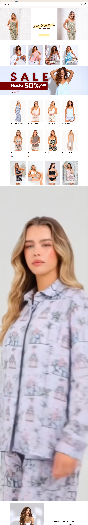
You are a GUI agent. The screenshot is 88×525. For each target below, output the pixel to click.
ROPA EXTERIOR (18, 182)
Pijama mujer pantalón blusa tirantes (68, 152)
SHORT (18, 62)
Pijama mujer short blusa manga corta (34, 152)
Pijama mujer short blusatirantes (50, 152)
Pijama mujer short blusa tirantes (33, 123)
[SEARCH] (81, 4)
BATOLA (52, 62)
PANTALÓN (70, 62)
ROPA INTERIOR (52, 182)
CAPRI (35, 62)
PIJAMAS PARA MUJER (70, 182)
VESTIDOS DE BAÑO (35, 182)
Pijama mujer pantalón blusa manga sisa (17, 123)
